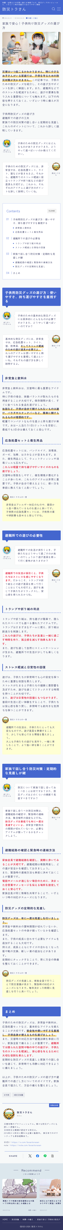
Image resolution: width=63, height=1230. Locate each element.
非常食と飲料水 (23, 227)
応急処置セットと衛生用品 (29, 231)
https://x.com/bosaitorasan (25, 1142)
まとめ (16, 273)
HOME (5, 1219)
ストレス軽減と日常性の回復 (30, 247)
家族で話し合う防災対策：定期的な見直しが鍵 (34, 255)
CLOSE (52, 211)
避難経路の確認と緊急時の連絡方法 (33, 262)
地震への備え (33, 18)
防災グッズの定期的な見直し (30, 266)
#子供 (6, 1095)
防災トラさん (14, 9)
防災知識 (15, 1219)
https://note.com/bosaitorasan (25, 1145)
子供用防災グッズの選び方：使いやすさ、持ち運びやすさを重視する (34, 221)
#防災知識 (18, 1095)
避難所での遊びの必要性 (26, 238)
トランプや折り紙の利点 (28, 243)
